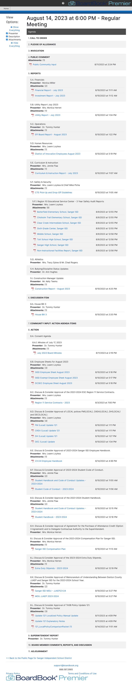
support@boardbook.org (66, 665)
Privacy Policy (13, 673)
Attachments (15, 39)
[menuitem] (63, 3)
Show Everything (14, 28)
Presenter (13, 33)
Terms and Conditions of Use (82, 673)
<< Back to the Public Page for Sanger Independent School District (39, 658)
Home (6, 8)
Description (14, 36)
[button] (63, 3)
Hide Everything (14, 44)
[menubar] (66, 3)
